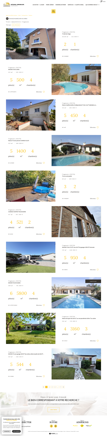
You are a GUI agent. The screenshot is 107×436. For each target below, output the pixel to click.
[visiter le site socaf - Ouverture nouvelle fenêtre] (75, 426)
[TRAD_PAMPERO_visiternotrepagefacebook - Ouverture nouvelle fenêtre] (51, 426)
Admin (65, 431)
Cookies (77, 431)
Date (18, 24)
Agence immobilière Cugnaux (11, 15)
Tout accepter (16, 431)
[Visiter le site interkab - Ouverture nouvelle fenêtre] (89, 426)
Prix (13, 24)
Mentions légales (60, 431)
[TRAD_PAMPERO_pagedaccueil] (14, 6)
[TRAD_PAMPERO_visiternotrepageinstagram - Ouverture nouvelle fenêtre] (55, 426)
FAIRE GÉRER (50, 4)
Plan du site (55, 431)
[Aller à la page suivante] (63, 387)
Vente (19, 15)
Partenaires (68, 431)
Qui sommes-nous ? (92, 4)
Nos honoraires (49, 431)
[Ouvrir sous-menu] (39, 5)
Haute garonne (25, 15)
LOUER (42, 4)
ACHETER (35, 4)
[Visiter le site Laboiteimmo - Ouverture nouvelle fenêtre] (53, 434)
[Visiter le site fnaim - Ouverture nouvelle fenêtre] (82, 425)
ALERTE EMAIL (79, 4)
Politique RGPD (73, 431)
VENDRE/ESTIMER (60, 4)
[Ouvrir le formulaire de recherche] (54, 11)
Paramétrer (6, 431)
